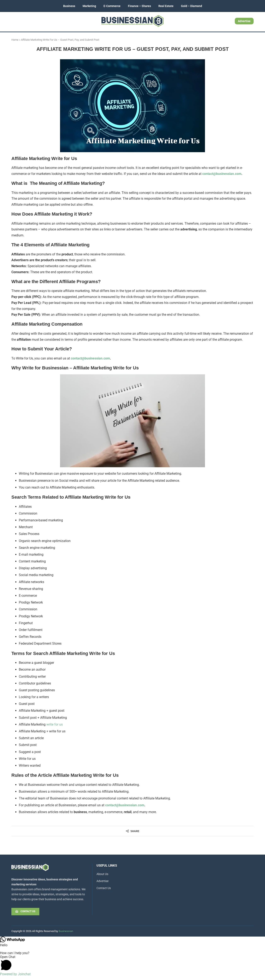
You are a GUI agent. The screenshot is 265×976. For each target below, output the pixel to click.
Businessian (66, 931)
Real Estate (165, 6)
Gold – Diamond (191, 6)
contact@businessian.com (221, 174)
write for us (54, 724)
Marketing (89, 6)
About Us (102, 874)
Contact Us (103, 888)
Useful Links (106, 865)
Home (14, 39)
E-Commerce (112, 6)
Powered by (15, 974)
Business (69, 6)
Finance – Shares (139, 6)
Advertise (244, 21)
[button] (132, 963)
